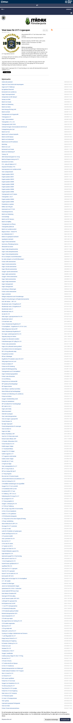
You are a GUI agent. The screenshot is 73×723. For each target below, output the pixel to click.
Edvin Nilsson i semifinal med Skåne (11, 389)
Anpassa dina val (6, 719)
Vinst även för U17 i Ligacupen (16, 30)
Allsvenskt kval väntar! (7, 246)
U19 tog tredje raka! (7, 628)
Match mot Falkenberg (7, 104)
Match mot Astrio (6, 107)
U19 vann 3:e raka (6, 528)
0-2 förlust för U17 (6, 675)
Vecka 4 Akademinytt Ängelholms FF (11, 331)
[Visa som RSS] (52, 30)
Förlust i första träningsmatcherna (10, 708)
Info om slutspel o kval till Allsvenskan (11, 256)
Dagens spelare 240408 (8, 184)
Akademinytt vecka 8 (7, 319)
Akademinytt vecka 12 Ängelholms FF (11, 306)
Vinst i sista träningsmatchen (9, 416)
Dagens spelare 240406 (8, 189)
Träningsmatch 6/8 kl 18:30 (9, 124)
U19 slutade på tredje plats (9, 608)
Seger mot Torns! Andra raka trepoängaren (13, 84)
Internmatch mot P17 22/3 (8, 209)
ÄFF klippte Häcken (7, 386)
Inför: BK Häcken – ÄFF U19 (9, 301)
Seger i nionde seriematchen (9, 266)
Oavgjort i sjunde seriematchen (10, 271)
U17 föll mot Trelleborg (8, 506)
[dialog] (36, 716)
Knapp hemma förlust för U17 (9, 638)
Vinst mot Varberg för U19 (8, 481)
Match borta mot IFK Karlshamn (10, 141)
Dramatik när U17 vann (7, 461)
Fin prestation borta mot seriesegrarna (11, 349)
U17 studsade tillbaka (7, 448)
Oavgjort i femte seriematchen (9, 276)
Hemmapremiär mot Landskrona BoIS (11, 169)
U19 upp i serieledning (7, 521)
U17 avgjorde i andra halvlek (9, 456)
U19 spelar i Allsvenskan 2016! (9, 441)
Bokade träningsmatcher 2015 (9, 613)
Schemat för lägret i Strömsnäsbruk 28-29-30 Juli (14, 127)
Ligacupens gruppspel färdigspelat (11, 703)
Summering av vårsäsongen (9, 289)
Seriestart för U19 (6, 648)
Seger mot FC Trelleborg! (8, 87)
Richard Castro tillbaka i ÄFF (9, 438)
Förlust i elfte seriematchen (9, 261)
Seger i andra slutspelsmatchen (10, 251)
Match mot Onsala (6, 102)
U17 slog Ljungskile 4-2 (8, 501)
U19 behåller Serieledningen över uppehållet (13, 483)
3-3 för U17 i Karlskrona (8, 666)
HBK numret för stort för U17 (9, 558)
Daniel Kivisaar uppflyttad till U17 (10, 563)
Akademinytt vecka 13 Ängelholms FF (11, 304)
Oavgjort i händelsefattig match (10, 399)
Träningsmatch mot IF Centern (9, 194)
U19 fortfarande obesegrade (9, 516)
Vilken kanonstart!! (6, 411)
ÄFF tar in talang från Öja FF (9, 471)
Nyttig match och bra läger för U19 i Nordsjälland (14, 578)
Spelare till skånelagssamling (9, 369)
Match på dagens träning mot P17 (10, 159)
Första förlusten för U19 (8, 443)
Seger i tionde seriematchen (9, 264)
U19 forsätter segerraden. (8, 623)
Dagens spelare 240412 (8, 174)
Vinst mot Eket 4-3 (6, 428)
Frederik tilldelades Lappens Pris (10, 551)
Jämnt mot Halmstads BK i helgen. (10, 586)
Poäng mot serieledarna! (8, 401)
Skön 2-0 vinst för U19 (7, 673)
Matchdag (4, 144)
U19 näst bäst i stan (7, 321)
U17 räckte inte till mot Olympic (10, 663)
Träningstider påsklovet (8, 226)
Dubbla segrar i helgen (7, 446)
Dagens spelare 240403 (8, 201)
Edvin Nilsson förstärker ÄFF (9, 593)
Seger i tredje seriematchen (9, 281)
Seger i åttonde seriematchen (9, 269)
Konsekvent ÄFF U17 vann (8, 491)
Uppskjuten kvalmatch (7, 239)
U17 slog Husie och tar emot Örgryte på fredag (14, 518)
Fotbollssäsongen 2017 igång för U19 (11, 341)
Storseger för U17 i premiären (9, 526)
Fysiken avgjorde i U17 (7, 453)
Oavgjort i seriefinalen (7, 653)
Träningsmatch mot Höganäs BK (10, 114)
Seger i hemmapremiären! (8, 94)
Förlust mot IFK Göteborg (8, 366)
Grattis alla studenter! (7, 82)
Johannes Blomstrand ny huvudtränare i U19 (13, 478)
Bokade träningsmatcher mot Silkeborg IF (12, 668)
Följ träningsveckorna (7, 211)
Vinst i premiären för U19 (8, 538)
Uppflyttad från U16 (7, 566)
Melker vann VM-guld (7, 206)
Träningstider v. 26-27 (7, 196)
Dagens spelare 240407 (8, 186)
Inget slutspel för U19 (7, 553)
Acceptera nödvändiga (51, 719)
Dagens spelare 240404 (8, 199)
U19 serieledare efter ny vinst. (9, 488)
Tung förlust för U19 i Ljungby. (9, 688)
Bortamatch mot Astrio (7, 161)
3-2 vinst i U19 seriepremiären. (9, 698)
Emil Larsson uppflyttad (8, 678)
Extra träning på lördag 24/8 (9, 109)
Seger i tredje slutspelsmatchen (10, 249)
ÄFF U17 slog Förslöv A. (8, 468)
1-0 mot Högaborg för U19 (8, 561)
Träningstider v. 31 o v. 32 (8, 122)
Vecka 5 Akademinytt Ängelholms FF (11, 324)
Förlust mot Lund (6, 646)
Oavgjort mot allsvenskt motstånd (10, 339)
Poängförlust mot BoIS (7, 354)
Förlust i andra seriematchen (9, 291)
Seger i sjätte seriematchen (9, 274)
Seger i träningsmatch (7, 284)
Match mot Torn (6, 132)
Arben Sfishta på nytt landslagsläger (11, 391)
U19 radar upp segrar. (7, 618)
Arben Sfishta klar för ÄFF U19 (9, 523)
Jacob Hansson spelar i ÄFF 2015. (10, 598)
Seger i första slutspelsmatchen (10, 254)
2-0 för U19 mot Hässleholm (9, 511)
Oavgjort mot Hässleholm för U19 (10, 683)
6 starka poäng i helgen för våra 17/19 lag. (12, 656)
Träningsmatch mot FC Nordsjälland (11, 371)
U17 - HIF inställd (6, 581)
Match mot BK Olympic (7, 137)
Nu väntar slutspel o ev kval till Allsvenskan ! (13, 259)
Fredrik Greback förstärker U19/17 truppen (13, 670)
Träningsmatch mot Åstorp (9, 224)
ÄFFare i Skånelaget (7, 356)
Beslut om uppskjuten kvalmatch (10, 236)
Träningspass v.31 (6, 117)
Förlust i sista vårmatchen (8, 376)
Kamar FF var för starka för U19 (10, 573)
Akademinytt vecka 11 (7, 309)
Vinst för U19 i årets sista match (10, 436)
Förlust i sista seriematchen (9, 344)
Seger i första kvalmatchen (8, 241)
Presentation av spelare (8, 204)
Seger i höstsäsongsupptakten (10, 374)
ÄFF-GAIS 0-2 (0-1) (6, 406)
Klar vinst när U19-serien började (10, 476)
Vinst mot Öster (6, 705)
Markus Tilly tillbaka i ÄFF (8, 433)
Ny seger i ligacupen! (7, 423)
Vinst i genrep (5, 700)
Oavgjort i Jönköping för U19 (9, 503)
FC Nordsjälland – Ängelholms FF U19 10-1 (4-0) (14, 326)
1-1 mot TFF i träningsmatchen (9, 606)
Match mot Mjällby (6, 221)
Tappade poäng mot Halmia (9, 336)
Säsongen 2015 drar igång (8, 596)
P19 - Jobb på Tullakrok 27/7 (9, 164)
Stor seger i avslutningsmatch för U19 (11, 334)
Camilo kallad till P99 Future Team (10, 591)
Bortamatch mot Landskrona (9, 92)
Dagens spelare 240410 (8, 179)
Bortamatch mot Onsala (8, 149)
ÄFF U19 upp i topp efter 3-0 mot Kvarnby (12, 508)
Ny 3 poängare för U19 (7, 498)
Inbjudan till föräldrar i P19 (8, 166)
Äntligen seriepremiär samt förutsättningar (13, 296)
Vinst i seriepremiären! (7, 171)
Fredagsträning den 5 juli (8, 129)
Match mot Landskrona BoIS (9, 229)
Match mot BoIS (6, 112)
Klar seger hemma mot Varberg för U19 (12, 621)
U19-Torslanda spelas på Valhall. (10, 611)
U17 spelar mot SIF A (7, 546)
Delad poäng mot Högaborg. (9, 641)
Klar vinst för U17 (6, 541)
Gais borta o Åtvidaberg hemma (10, 244)
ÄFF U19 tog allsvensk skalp (9, 351)
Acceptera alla (65, 719)
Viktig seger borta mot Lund (9, 361)
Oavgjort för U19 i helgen (8, 451)
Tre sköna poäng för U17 (8, 685)
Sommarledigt (5, 216)
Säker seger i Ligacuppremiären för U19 (12, 316)
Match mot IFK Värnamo (8, 219)
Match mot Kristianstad (8, 139)
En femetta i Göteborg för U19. (9, 643)
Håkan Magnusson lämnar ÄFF (10, 329)
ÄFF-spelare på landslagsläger (10, 384)
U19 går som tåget (6, 463)
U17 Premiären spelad (7, 695)
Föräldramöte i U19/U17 (8, 651)
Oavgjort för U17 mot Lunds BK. (10, 486)
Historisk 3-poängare (7, 413)
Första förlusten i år (7, 421)
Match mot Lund (6, 146)
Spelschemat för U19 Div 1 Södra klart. (12, 588)
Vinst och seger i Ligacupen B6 (10, 418)
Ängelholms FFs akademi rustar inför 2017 (13, 359)
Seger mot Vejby (6, 431)
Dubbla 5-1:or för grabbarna (9, 513)
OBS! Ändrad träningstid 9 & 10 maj (11, 156)
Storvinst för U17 (6, 658)
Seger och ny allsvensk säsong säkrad (12, 346)
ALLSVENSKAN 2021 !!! (8, 234)
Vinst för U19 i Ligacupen (8, 571)
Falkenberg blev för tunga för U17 (10, 496)
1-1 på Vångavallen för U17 (9, 636)
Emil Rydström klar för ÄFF (8, 603)
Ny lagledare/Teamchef (8, 89)
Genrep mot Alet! (6, 99)
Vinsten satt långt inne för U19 (9, 533)
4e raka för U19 (6, 314)
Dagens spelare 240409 (8, 181)
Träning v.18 (5, 154)
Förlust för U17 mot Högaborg (9, 690)
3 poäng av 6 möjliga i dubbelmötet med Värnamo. (15, 633)
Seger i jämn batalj (6, 408)
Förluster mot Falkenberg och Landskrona (12, 394)
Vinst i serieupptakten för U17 (9, 466)
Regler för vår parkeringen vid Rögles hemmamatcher (15, 299)
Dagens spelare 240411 (8, 176)
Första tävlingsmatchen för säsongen (11, 426)
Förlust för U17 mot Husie (8, 680)
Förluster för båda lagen (8, 583)
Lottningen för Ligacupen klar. (9, 601)
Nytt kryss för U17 (6, 626)
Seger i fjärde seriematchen (9, 279)
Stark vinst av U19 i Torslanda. (9, 693)
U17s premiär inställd (7, 536)
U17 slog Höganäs (6, 473)
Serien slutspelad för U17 (8, 616)
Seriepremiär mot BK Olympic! (9, 97)
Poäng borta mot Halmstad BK (9, 381)
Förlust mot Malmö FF (7, 364)
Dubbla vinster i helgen (7, 458)
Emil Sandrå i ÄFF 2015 (7, 576)
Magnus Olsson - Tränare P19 (9, 231)
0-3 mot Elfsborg (6, 379)
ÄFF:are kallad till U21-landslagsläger (11, 403)
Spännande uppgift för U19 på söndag (12, 556)
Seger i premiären (6, 294)
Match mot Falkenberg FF (8, 151)
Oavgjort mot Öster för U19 (9, 548)
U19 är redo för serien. (7, 543)
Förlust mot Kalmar (6, 396)
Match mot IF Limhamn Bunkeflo (10, 134)
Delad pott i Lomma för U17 (9, 631)
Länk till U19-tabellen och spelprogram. (12, 531)
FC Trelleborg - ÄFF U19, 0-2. (9, 493)
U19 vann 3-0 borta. (7, 661)
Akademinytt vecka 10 (7, 311)
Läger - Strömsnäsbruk (8, 119)
